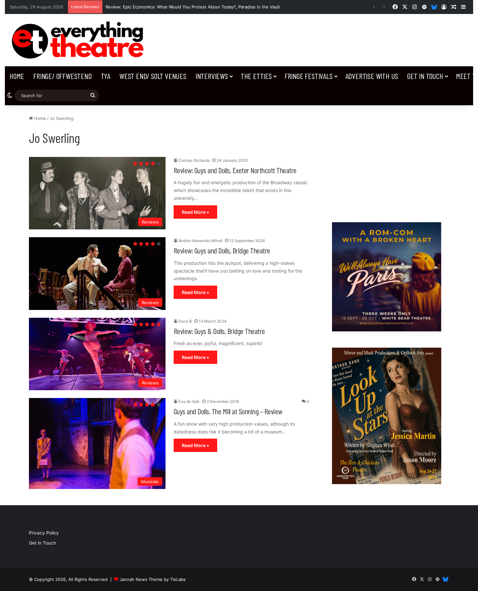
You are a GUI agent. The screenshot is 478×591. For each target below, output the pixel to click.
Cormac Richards (194, 160)
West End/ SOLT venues (152, 76)
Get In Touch (425, 76)
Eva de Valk (189, 401)
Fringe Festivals (309, 76)
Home (16, 76)
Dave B (185, 321)
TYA (105, 76)
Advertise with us (371, 76)
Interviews (211, 76)
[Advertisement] (386, 160)
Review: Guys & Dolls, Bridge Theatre (219, 331)
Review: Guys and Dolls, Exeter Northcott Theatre (235, 170)
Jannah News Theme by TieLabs (153, 579)
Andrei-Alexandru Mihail (200, 240)
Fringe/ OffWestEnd (62, 76)
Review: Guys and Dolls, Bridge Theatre (222, 250)
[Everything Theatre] (79, 40)
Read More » (195, 212)
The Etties (256, 76)
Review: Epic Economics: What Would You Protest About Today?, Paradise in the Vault (193, 6)
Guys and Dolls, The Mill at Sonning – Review (228, 411)
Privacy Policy (44, 532)
